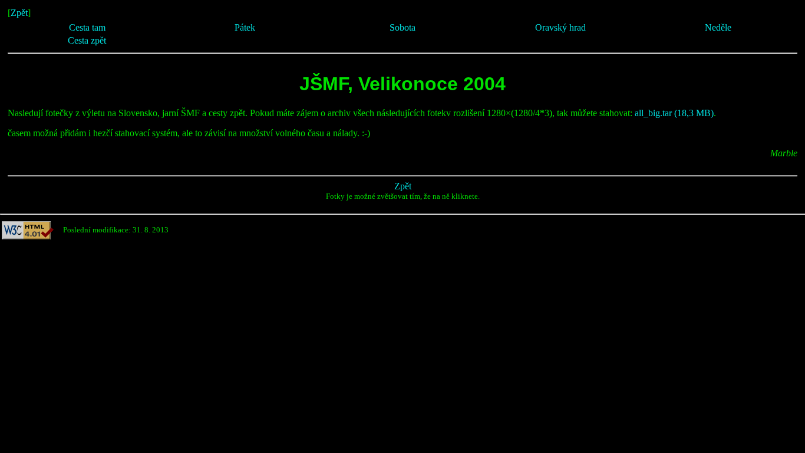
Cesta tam (87, 27)
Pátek (245, 27)
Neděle (718, 27)
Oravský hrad (560, 27)
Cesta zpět (87, 40)
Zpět (19, 13)
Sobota (402, 27)
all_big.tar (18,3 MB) (674, 113)
